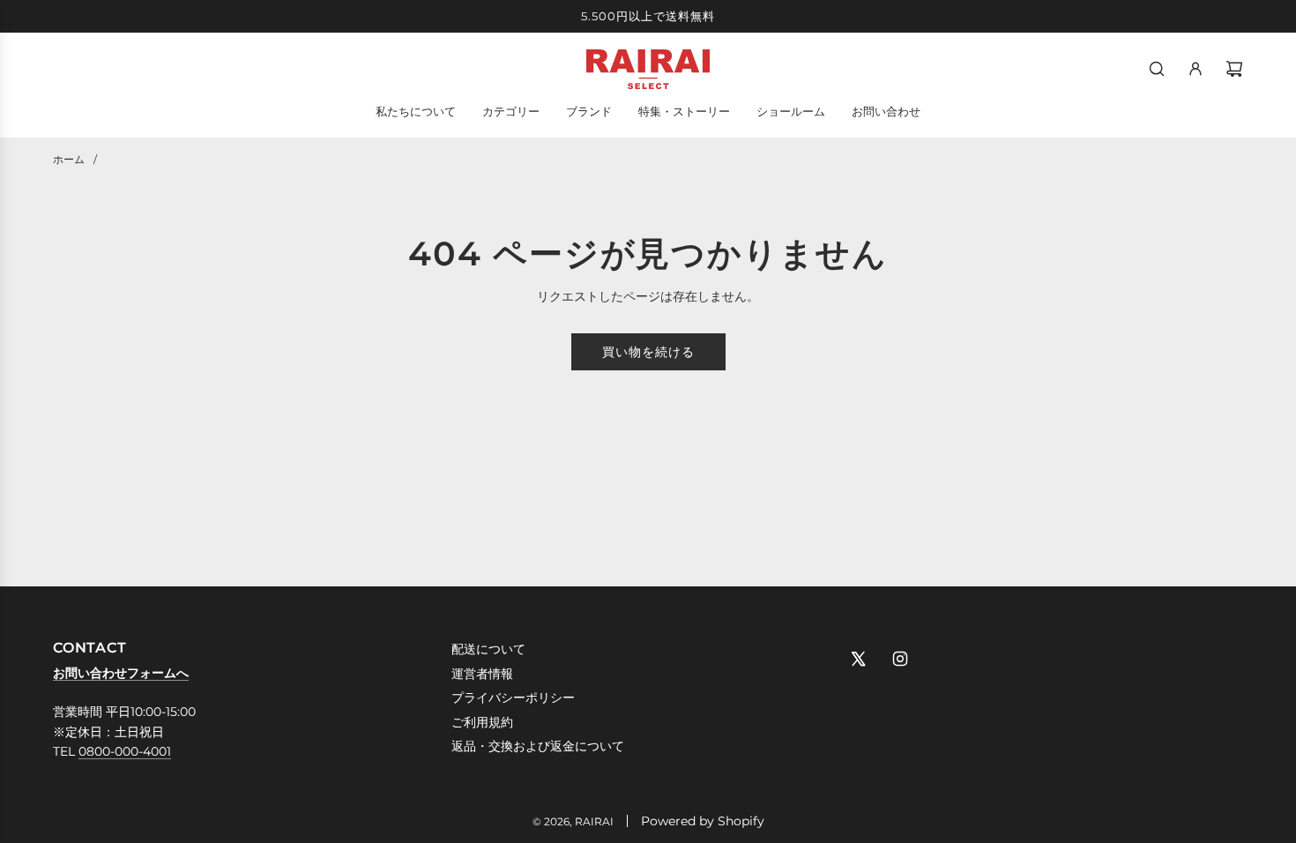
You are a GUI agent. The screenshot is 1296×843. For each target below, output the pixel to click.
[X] (857, 658)
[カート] (1234, 68)
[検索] (1156, 68)
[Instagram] (900, 658)
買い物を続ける (648, 352)
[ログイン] (1195, 68)
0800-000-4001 (124, 751)
